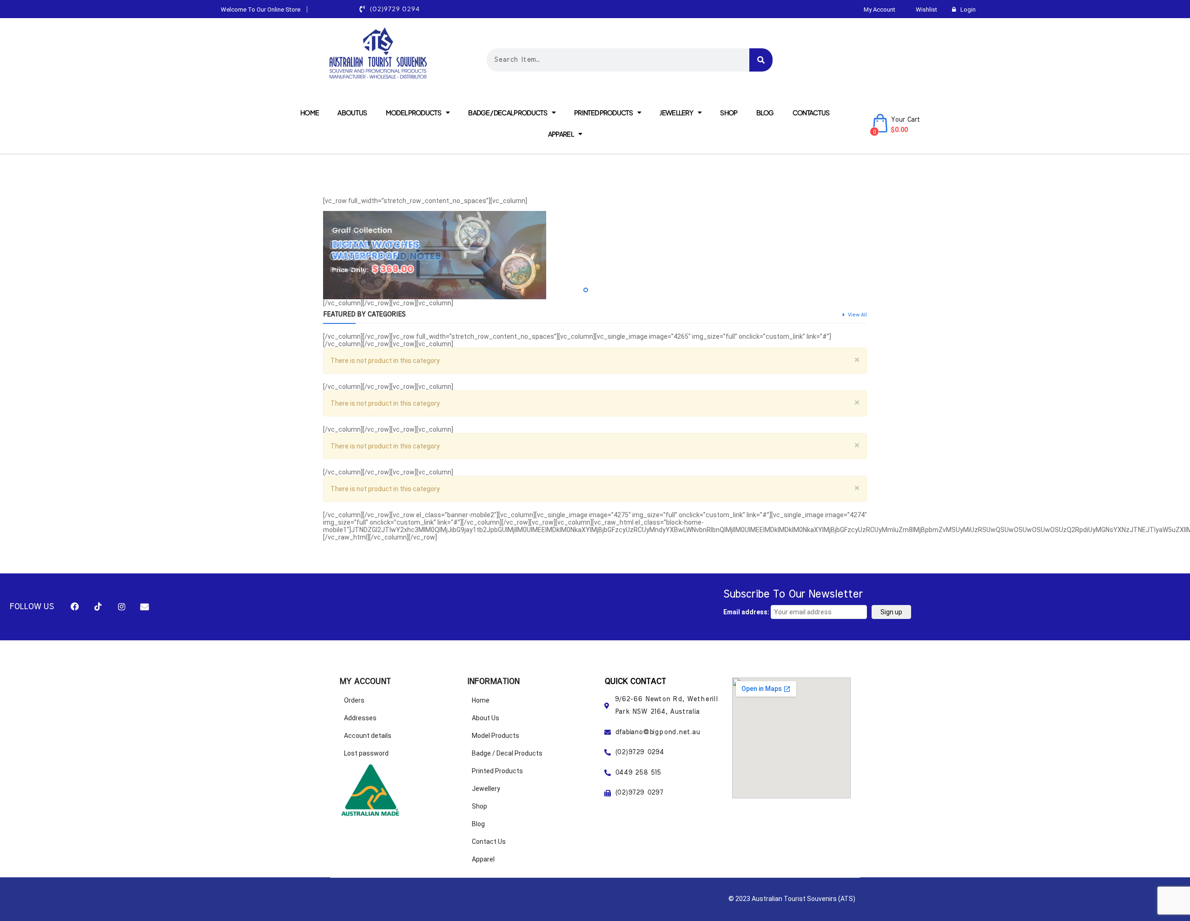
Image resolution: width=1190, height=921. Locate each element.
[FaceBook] (75, 607)
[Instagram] (121, 607)
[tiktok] (98, 607)
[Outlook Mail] (144, 607)
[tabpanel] (595, 255)
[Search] (761, 60)
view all (857, 315)
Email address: (747, 612)
